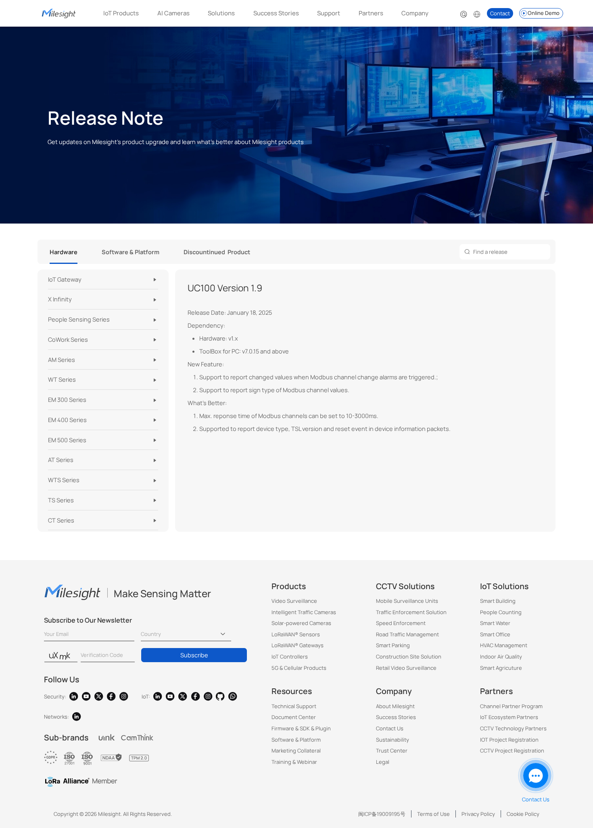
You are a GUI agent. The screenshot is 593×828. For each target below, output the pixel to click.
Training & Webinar (294, 761)
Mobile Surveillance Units (407, 600)
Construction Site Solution (408, 656)
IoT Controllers (289, 656)
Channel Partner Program (511, 706)
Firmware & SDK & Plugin (301, 728)
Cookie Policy (523, 814)
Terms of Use (433, 814)
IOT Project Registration (509, 739)
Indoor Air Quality (501, 656)
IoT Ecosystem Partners (509, 717)
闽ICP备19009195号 (381, 814)
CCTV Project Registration (512, 750)
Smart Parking (393, 645)
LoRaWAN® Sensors (295, 634)
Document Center (293, 717)
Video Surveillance (294, 600)
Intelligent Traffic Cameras (303, 612)
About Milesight (395, 706)
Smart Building (498, 600)
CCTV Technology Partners (513, 728)
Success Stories (276, 13)
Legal (382, 761)
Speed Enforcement (401, 623)
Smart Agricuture (501, 667)
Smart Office (495, 634)
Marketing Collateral (296, 750)
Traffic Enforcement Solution (411, 612)
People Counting (501, 612)
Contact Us (389, 728)
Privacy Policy (478, 814)
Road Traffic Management (407, 634)
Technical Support (293, 706)
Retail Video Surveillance (406, 667)
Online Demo (544, 13)
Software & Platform (296, 739)
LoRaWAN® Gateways (297, 645)
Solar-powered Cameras (301, 623)
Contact (500, 13)
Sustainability (392, 739)
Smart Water (495, 623)
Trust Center (391, 750)
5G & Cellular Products (298, 667)
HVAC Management (503, 645)
